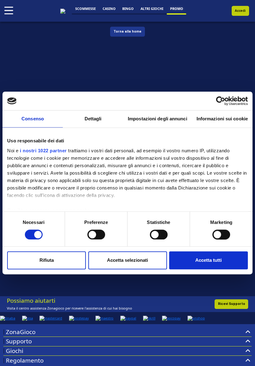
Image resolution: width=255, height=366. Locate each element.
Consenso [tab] (32, 118)
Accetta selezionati (127, 260)
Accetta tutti (208, 260)
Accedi (240, 11)
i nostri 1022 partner (43, 150)
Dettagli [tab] (93, 118)
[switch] (96, 234)
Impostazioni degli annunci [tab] (157, 118)
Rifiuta (46, 260)
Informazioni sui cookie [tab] (222, 118)
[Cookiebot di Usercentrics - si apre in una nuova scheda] (220, 100)
